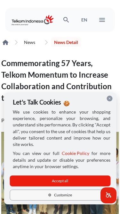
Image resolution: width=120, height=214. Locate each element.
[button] (108, 195)
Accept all (60, 180)
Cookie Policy (75, 153)
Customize (60, 195)
